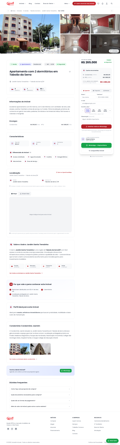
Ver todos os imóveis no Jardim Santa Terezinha (25, 273)
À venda (25, 11)
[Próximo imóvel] (111, 10)
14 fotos (115, 51)
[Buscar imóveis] (111, 3)
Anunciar (53, 427)
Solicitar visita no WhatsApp (97, 126)
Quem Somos (76, 421)
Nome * (83, 94)
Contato (37, 3)
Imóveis (21, 3)
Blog (30, 3)
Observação (87, 116)
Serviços (74, 424)
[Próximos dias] (110, 110)
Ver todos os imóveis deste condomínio (22, 359)
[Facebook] (8, 428)
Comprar (53, 421)
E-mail (83, 100)
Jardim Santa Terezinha (49, 11)
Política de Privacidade (95, 442)
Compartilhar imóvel (97, 151)
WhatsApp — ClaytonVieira (98, 145)
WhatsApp (66, 371)
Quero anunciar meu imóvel (85, 3)
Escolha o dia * (85, 107)
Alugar (52, 424)
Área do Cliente (48, 3)
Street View (25, 194)
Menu (66, 3)
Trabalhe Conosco (78, 427)
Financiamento (55, 430)
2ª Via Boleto (98, 424)
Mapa (15, 194)
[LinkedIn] (15, 428)
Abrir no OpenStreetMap (65, 172)
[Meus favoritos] (98, 3)
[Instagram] (12, 428)
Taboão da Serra (35, 11)
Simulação (97, 430)
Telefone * (100, 94)
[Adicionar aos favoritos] (70, 71)
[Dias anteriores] (82, 110)
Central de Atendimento (101, 421)
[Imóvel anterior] (8, 10)
